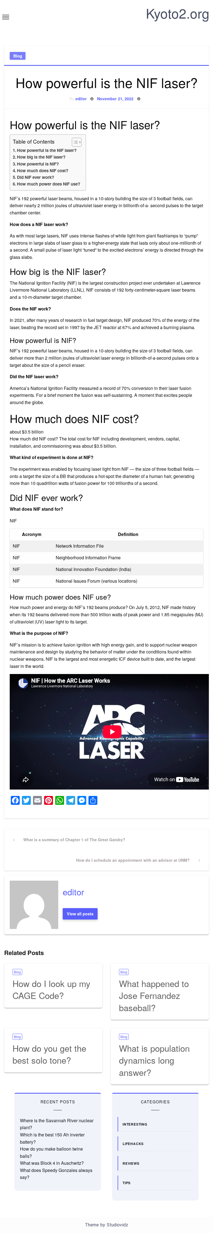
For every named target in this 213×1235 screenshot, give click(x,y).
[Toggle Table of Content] (74, 142)
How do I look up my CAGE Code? (51, 989)
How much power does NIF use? (48, 184)
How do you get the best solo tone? (49, 1054)
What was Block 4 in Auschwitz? (52, 1163)
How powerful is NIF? (38, 164)
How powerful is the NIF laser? (47, 150)
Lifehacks (133, 1143)
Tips (127, 1182)
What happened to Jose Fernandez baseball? (154, 995)
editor (81, 98)
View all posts (80, 913)
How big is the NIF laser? (41, 157)
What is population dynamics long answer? (154, 1060)
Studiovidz (117, 1225)
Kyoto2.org (177, 12)
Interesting (135, 1124)
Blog (17, 56)
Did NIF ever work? (35, 177)
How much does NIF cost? (42, 170)
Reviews (131, 1163)
